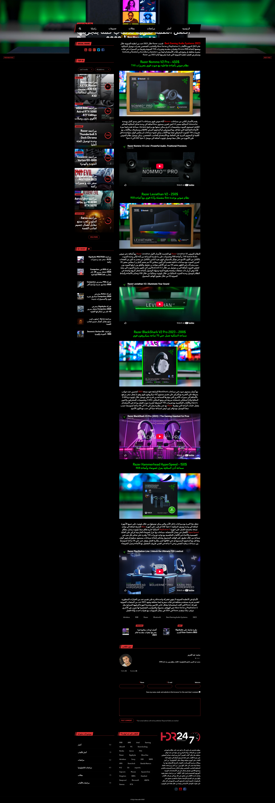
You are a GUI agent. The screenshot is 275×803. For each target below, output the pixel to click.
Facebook (133, 671)
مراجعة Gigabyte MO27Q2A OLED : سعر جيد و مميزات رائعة (86, 181)
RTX (131, 784)
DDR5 (151, 759)
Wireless (126, 617)
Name (141, 682)
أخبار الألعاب (82, 752)
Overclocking (142, 747)
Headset (144, 776)
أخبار (79, 745)
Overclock (131, 763)
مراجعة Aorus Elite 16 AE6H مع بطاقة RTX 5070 (86, 202)
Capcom (122, 772)
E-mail (169, 682)
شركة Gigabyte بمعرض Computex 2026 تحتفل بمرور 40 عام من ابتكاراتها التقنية (99, 309)
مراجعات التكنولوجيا (85, 768)
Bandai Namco (146, 763)
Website (197, 682)
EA (128, 768)
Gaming (148, 742)
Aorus (131, 751)
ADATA (146, 780)
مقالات (80, 775)
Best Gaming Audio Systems (176, 617)
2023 (140, 391)
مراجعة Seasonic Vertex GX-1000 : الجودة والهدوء (86, 160)
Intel (138, 742)
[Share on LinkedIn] (85, 49)
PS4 (140, 751)
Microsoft (135, 780)
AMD (129, 742)
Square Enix (145, 772)
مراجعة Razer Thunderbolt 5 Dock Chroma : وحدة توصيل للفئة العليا (86, 137)
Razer (174, 253)
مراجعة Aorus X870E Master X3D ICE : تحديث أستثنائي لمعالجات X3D (86, 88)
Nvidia (121, 751)
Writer (198, 658)
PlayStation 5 (164, 529)
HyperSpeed (193, 532)
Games (122, 784)
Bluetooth (157, 617)
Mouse (133, 772)
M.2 (120, 768)
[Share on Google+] (94, 49)
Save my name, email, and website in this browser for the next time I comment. (172, 692)
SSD (142, 759)
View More (94, 237)
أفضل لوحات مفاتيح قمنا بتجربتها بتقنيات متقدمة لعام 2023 (146, 632)
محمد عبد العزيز (194, 655)
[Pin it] (90, 49)
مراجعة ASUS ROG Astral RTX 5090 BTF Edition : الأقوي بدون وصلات (86, 113)
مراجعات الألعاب (84, 783)
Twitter (123, 671)
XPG (120, 763)
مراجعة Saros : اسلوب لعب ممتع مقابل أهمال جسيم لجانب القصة (86, 223)
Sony (133, 759)
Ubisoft (122, 747)
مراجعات (81, 760)
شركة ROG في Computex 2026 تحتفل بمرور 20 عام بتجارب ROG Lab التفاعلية (100, 272)
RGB (136, 617)
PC (131, 747)
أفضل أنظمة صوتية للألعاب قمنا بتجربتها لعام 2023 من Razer (133, 34)
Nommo (167, 121)
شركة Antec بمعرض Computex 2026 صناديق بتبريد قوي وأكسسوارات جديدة (99, 296)
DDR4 (133, 776)
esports (138, 768)
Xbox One (144, 755)
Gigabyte (132, 755)
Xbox (144, 526)
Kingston (122, 776)
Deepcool (122, 780)
